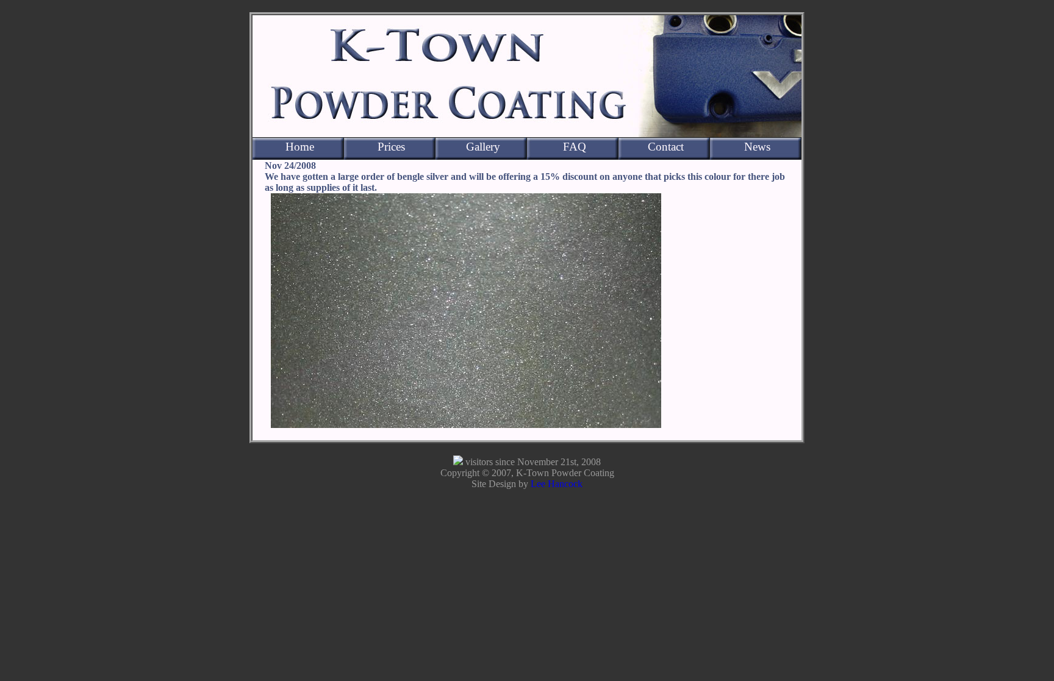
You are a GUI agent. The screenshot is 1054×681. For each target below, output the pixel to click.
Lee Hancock (557, 484)
